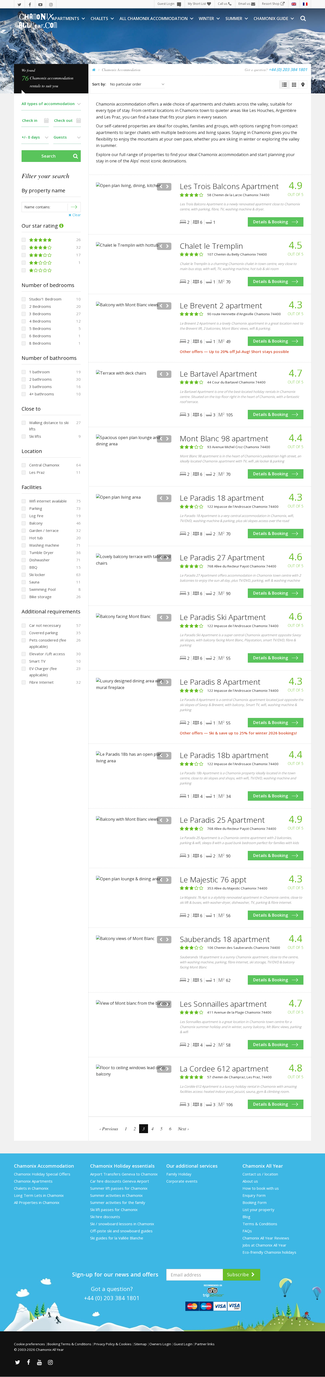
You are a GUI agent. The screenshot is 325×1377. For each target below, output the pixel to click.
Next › (183, 1129)
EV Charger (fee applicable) (43, 671)
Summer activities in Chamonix (116, 1195)
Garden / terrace (44, 530)
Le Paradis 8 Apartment (220, 682)
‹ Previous (108, 1129)
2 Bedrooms (40, 306)
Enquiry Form (254, 1195)
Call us (222, 4)
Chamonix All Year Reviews (265, 1237)
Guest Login (165, 4)
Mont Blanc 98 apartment (224, 438)
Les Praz (37, 472)
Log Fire (36, 515)
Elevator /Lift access (47, 653)
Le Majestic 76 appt (213, 879)
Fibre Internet (41, 682)
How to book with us (260, 1188)
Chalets (99, 18)
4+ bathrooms (41, 393)
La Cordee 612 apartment (224, 1068)
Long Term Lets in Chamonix (39, 1195)
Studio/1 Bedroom (45, 298)
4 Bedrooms (40, 321)
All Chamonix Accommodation (154, 18)
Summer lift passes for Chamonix (119, 1188)
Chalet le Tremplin (211, 246)
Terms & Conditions (259, 1223)
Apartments (65, 18)
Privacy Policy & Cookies (113, 1344)
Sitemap (140, 1344)
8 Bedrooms (40, 343)
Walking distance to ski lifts (49, 425)
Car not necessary (45, 625)
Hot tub (36, 537)
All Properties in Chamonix (36, 1202)
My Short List (197, 4)
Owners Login (160, 1344)
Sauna (34, 581)
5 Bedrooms (40, 328)
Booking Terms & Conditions (69, 1344)
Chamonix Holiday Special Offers (42, 1174)
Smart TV (37, 661)
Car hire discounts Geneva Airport (119, 1181)
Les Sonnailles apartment (223, 1004)
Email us (244, 4)
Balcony (36, 523)
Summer (233, 18)
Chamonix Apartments (33, 1181)
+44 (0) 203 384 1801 (112, 1298)
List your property (258, 1209)
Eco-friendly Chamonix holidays (269, 1252)
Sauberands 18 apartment (225, 939)
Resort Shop (271, 4)
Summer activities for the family (117, 1202)
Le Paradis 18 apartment (222, 498)
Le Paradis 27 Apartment (222, 557)
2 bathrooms (40, 379)
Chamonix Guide (271, 18)
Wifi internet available (48, 500)
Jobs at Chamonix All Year (264, 1245)
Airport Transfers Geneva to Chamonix (124, 1174)
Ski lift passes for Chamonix (114, 1209)
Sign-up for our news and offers (115, 1274)
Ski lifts (35, 436)
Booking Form (254, 1202)
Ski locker (37, 574)
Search (48, 156)
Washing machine (44, 545)
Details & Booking (270, 222)
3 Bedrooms (40, 313)
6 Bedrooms (40, 335)
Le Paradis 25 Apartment (222, 820)
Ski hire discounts (105, 1216)
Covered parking (43, 632)
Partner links (205, 1344)
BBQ (33, 567)
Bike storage (40, 596)
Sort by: (99, 84)
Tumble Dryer (41, 552)
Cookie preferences (29, 1344)
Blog (246, 1216)
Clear (76, 214)
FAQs (247, 1230)
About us (250, 1181)
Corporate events (182, 1181)
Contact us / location (260, 1174)
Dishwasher (39, 559)
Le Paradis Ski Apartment (223, 617)
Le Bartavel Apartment (218, 373)
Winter (206, 18)
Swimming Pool (42, 589)
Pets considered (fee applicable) (47, 643)
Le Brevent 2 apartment (221, 305)
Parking (35, 508)
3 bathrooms (40, 386)
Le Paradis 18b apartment (224, 755)
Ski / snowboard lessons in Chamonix (122, 1223)
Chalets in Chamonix (31, 1188)
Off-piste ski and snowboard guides (121, 1230)
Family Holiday (178, 1174)
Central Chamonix (44, 464)
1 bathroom (39, 371)
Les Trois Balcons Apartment (229, 186)
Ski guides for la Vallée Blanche (116, 1237)
